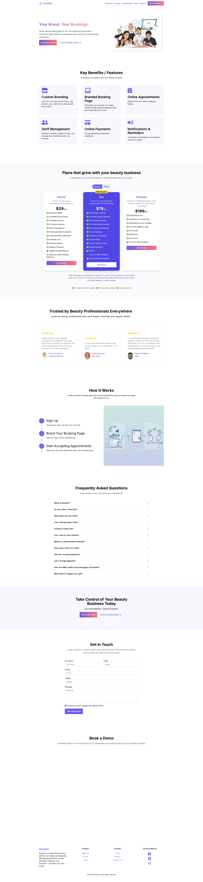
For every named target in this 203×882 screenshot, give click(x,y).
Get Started (61, 263)
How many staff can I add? (101, 548)
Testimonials (127, 3)
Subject (68, 678)
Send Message (74, 711)
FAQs (85, 860)
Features (109, 3)
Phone (67, 670)
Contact (142, 3)
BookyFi (44, 849)
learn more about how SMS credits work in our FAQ (112, 278)
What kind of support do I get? (101, 574)
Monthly (97, 187)
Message (68, 687)
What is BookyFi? (101, 503)
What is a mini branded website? (101, 541)
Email (106, 661)
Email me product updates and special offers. (85, 706)
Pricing (117, 3)
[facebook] (150, 854)
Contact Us (117, 860)
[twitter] (150, 858)
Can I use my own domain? (101, 535)
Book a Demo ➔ (155, 3)
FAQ (136, 3)
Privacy (118, 857)
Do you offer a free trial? (101, 509)
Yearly (106, 187)
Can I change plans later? (101, 522)
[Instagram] (150, 863)
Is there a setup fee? (101, 529)
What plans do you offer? (101, 516)
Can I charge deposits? (101, 561)
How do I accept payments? (101, 554)
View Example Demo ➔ (70, 42)
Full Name (69, 661)
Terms (117, 853)
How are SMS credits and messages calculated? (101, 567)
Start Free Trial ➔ (48, 43)
